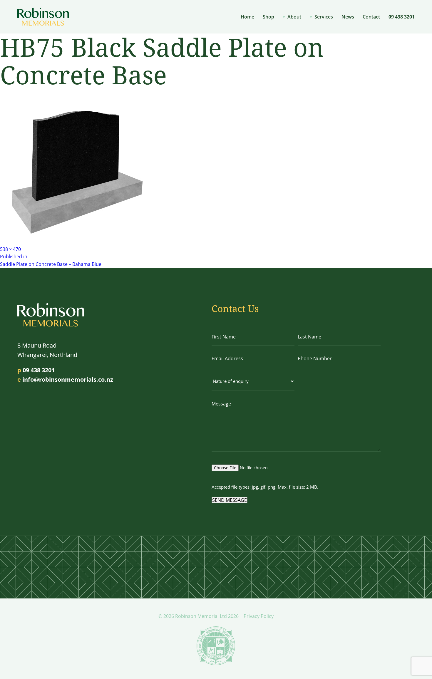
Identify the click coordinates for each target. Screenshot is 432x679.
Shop (268, 17)
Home (247, 17)
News (347, 17)
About (294, 17)
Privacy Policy (259, 616)
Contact (371, 17)
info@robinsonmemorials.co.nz (67, 379)
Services (323, 17)
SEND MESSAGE (229, 500)
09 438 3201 (402, 17)
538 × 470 (10, 249)
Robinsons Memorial (43, 17)
